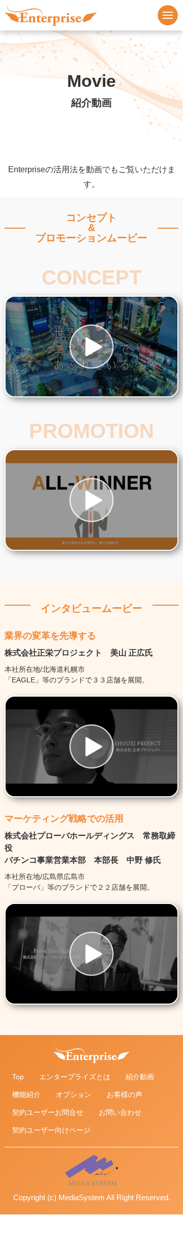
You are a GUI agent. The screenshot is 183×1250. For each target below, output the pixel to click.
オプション (74, 1094)
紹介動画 (140, 1077)
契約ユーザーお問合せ (47, 1112)
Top (18, 1077)
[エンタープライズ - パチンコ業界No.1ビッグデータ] (51, 9)
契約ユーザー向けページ (51, 1130)
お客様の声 (124, 1094)
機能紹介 (26, 1094)
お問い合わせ (120, 1112)
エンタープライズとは (74, 1077)
